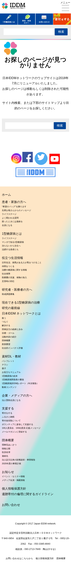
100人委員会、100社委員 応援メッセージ (21, 428)
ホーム (6, 194)
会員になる (7, 225)
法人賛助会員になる (11, 400)
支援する (8, 408)
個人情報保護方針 (14, 488)
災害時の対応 (8, 281)
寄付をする (7, 413)
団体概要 (6, 340)
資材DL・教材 (11, 356)
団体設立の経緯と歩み (12, 329)
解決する (6, 325)
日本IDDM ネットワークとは (21, 313)
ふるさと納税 (8, 417)
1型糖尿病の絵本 (10, 376)
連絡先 (5, 456)
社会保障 (6, 274)
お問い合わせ (11, 504)
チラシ (5, 364)
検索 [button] (61, 31)
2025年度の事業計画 (11, 463)
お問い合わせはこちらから (19, 558)
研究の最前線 (11, 308)
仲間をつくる (8, 266)
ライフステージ (9, 214)
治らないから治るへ (11, 246)
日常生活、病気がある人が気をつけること (21, 262)
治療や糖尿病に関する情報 (14, 270)
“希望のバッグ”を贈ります (14, 206)
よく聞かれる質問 (10, 218)
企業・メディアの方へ (17, 395)
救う (4, 318)
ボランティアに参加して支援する (17, 424)
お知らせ (8, 472)
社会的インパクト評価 (12, 348)
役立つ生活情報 (12, 257)
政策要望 (6, 344)
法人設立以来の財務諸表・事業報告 (18, 460)
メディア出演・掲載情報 (13, 480)
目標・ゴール (8, 333)
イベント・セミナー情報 (13, 476)
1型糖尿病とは (12, 233)
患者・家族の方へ (14, 201)
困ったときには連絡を (12, 221)
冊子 (4, 368)
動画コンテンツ (9, 387)
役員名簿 (6, 452)
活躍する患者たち (10, 249)
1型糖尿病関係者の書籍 (13, 379)
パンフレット (8, 361)
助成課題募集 (8, 294)
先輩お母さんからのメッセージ (16, 210)
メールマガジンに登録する (14, 432)
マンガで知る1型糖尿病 (13, 242)
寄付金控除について (11, 420)
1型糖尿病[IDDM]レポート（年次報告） (20, 383)
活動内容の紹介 (9, 337)
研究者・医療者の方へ (17, 289)
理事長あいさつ (9, 445)
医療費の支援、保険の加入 (14, 277)
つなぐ (5, 322)
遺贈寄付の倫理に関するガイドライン (27, 494)
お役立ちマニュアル (11, 372)
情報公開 (6, 448)
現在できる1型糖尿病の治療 (21, 302)
